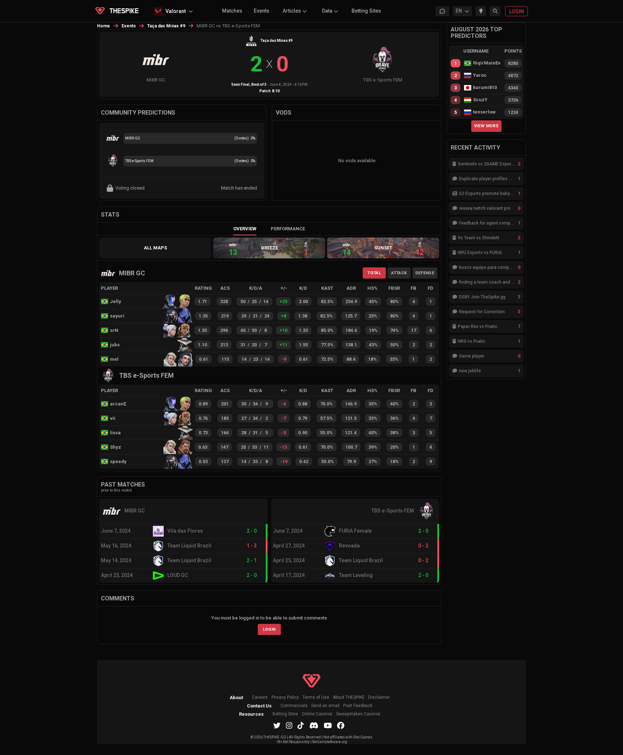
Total (374, 272)
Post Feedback (357, 705)
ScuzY (480, 99)
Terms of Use (315, 697)
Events (261, 11)
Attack (399, 272)
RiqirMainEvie (486, 63)
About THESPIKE (348, 697)
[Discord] (313, 725)
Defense (424, 272)
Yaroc (480, 75)
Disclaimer (379, 697)
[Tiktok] (300, 725)
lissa (115, 432)
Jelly (115, 301)
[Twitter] (276, 725)
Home (103, 25)
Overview (244, 228)
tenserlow (484, 112)
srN (114, 330)
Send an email (325, 705)
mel (114, 359)
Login (269, 629)
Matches (232, 11)
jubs (115, 344)
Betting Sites (366, 11)
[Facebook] (340, 725)
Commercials (294, 705)
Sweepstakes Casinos (358, 714)
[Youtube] (328, 725)
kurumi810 (485, 87)
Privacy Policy (285, 697)
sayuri (117, 316)
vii (112, 418)
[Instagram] (289, 725)
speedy (118, 461)
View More (486, 125)
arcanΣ (118, 404)
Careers (260, 697)
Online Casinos (317, 714)
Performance (288, 228)
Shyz (115, 447)
